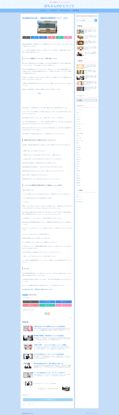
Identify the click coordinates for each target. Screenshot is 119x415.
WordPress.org (79, 201)
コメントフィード (80, 199)
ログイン (78, 194)
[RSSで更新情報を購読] (48, 313)
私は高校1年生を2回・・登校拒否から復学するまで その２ (37, 289)
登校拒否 (31, 294)
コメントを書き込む (48, 399)
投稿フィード (79, 196)
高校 (35, 294)
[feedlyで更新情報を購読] (46, 313)
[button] (68, 37)
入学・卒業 (26, 294)
